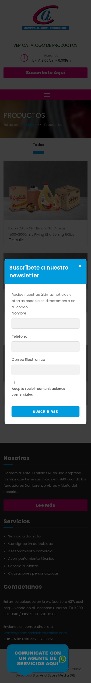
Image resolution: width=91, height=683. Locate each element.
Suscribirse (45, 411)
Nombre (19, 313)
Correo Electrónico (28, 359)
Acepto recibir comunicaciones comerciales (38, 391)
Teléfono (19, 336)
